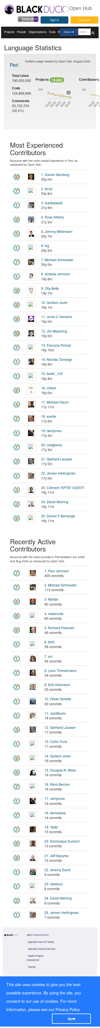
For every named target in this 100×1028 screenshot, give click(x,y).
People (21, 32)
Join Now (85, 20)
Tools (52, 32)
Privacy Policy (68, 1009)
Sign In (54, 20)
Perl (14, 64)
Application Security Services (41, 948)
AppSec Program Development (35, 957)
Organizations (37, 32)
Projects (9, 32)
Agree (71, 1018)
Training (31, 966)
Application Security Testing (41, 941)
